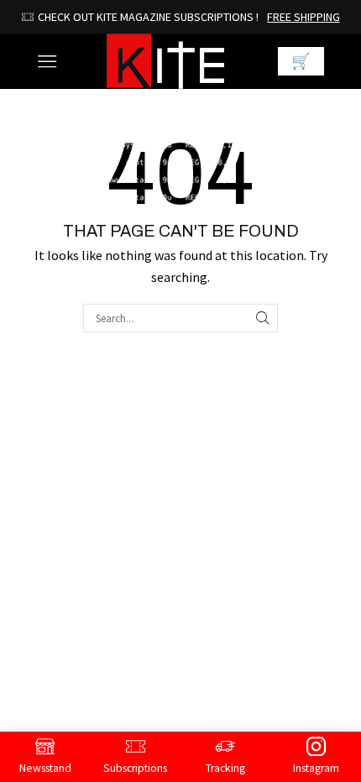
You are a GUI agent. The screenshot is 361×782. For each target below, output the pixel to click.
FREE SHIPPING (264, 16)
